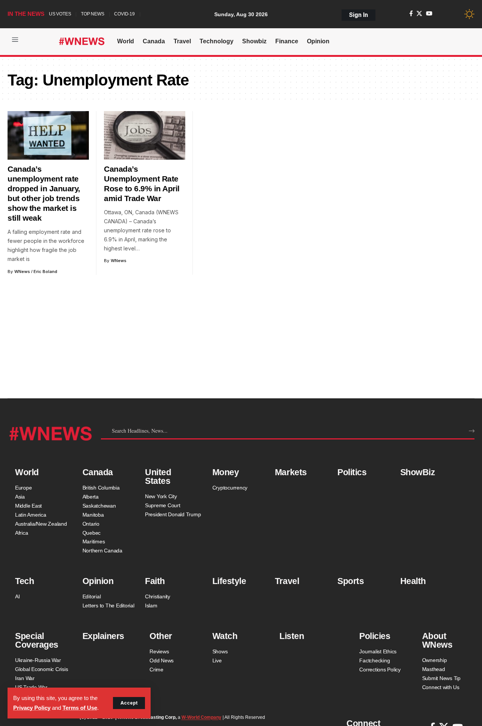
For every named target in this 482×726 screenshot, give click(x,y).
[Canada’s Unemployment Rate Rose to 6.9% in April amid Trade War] (144, 135)
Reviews (159, 651)
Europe (23, 488)
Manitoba (93, 515)
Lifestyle (229, 581)
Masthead (433, 669)
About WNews (437, 640)
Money (225, 472)
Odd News (161, 660)
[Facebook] (411, 13)
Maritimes (93, 541)
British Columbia (101, 488)
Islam (151, 605)
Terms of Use (80, 708)
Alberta (90, 497)
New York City (161, 496)
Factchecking (374, 660)
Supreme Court (162, 505)
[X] (419, 13)
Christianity (157, 596)
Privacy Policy (31, 708)
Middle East (28, 506)
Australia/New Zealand (41, 524)
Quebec (91, 533)
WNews (22, 271)
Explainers (103, 636)
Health (413, 581)
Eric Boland (45, 271)
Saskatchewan (99, 506)
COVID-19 (124, 14)
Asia (20, 497)
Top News (92, 14)
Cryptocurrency (230, 488)
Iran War (25, 678)
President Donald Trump (173, 514)
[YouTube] (429, 13)
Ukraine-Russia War (38, 660)
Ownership (434, 660)
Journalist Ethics (378, 651)
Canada (97, 472)
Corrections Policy (380, 670)
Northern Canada (102, 551)
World (27, 472)
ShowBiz (417, 472)
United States (158, 476)
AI (17, 596)
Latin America (30, 515)
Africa (21, 533)
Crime (156, 670)
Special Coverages (36, 640)
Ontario (90, 524)
